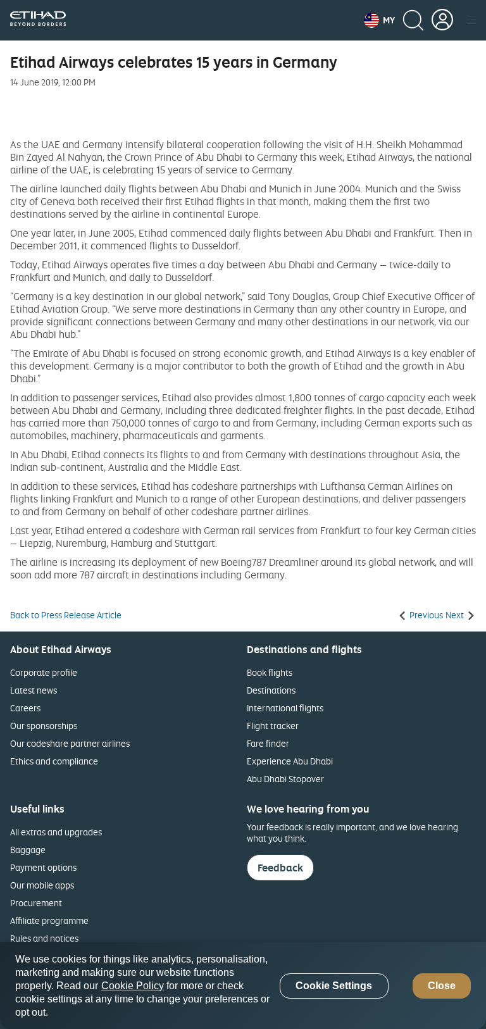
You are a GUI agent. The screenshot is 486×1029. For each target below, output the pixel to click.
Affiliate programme (49, 920)
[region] (243, 985)
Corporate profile (43, 672)
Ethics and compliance (54, 761)
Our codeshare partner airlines (70, 743)
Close (442, 985)
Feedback (280, 868)
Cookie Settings (334, 985)
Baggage (28, 850)
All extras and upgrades (56, 832)
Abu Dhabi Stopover (285, 779)
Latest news (33, 690)
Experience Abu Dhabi (290, 761)
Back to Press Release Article (66, 615)
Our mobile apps (42, 885)
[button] (379, 20)
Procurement (36, 903)
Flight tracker (273, 726)
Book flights (269, 672)
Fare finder (268, 743)
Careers (25, 708)
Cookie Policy (132, 985)
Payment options (43, 867)
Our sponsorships (43, 726)
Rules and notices (44, 938)
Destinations (271, 690)
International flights (285, 708)
